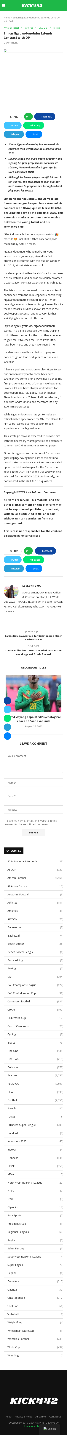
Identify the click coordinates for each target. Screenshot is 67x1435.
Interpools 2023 (35, 1141)
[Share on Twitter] (7, 709)
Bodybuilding (35, 960)
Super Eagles (35, 1265)
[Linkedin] (45, 16)
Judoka (35, 1149)
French (35, 1108)
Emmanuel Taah (33, 1426)
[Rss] (64, 16)
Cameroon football (35, 1001)
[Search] (63, 5)
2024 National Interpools (35, 861)
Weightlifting (35, 1322)
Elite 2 (35, 1042)
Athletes (35, 902)
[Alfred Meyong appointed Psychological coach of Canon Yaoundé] (33, 693)
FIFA (35, 1092)
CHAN (35, 1009)
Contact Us (55, 1416)
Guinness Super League (35, 1125)
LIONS (35, 1166)
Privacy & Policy (23, 1416)
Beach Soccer (35, 943)
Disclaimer (41, 1416)
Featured (35, 1075)
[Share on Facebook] (7, 700)
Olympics (35, 1207)
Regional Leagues (35, 1232)
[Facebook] (33, 16)
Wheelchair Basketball (35, 1330)
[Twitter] (37, 16)
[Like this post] (29, 116)
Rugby (35, 1240)
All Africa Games (35, 886)
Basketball (35, 935)
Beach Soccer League (35, 952)
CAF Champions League (35, 985)
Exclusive (35, 1067)
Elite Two (35, 1059)
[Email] (52, 16)
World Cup (35, 1347)
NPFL (35, 1190)
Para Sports (35, 1215)
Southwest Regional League (35, 1256)
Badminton (35, 927)
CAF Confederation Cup (35, 993)
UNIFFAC (35, 1306)
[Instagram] (41, 16)
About (9, 1416)
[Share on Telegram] (7, 727)
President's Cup (35, 1223)
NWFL (35, 1199)
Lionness (35, 1158)
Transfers (35, 1281)
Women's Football (35, 1339)
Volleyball (35, 1314)
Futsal (35, 1116)
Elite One (35, 1051)
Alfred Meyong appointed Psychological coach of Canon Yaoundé (34, 719)
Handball (35, 1133)
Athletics (35, 911)
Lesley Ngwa (31, 585)
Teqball (35, 1273)
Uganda (35, 1289)
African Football (35, 878)
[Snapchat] (56, 16)
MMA (35, 1174)
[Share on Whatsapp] (7, 718)
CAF (35, 976)
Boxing (35, 968)
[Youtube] (48, 16)
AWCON (35, 919)
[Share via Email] (7, 736)
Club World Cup (35, 1018)
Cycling (35, 1034)
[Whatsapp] (60, 16)
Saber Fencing (35, 1248)
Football (35, 1100)
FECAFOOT (35, 1083)
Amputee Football (35, 894)
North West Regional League (35, 1182)
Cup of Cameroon (35, 1026)
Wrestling (35, 1355)
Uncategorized (35, 1297)
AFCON (35, 869)
